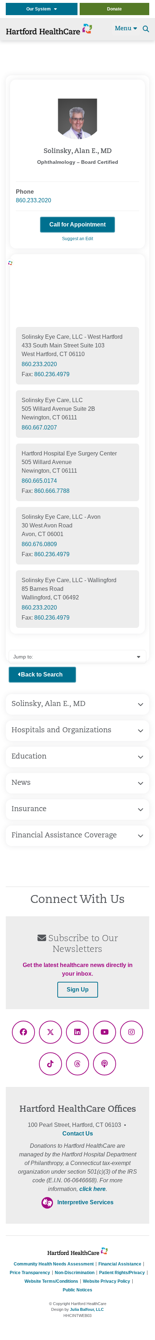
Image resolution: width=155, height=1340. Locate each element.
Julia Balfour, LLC (87, 1309)
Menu (124, 29)
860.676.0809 (39, 544)
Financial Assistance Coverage (64, 835)
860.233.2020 (33, 200)
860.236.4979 (52, 374)
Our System (40, 9)
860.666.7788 (52, 491)
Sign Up (78, 989)
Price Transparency (30, 1272)
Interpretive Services (85, 1202)
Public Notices (77, 1289)
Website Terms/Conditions (51, 1281)
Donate (114, 9)
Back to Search (42, 674)
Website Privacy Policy (106, 1281)
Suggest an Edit (77, 238)
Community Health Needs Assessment (54, 1264)
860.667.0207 (39, 427)
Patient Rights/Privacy (122, 1272)
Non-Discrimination (74, 1272)
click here (92, 1189)
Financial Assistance (119, 1264)
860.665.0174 (39, 481)
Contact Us (77, 1133)
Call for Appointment (77, 224)
